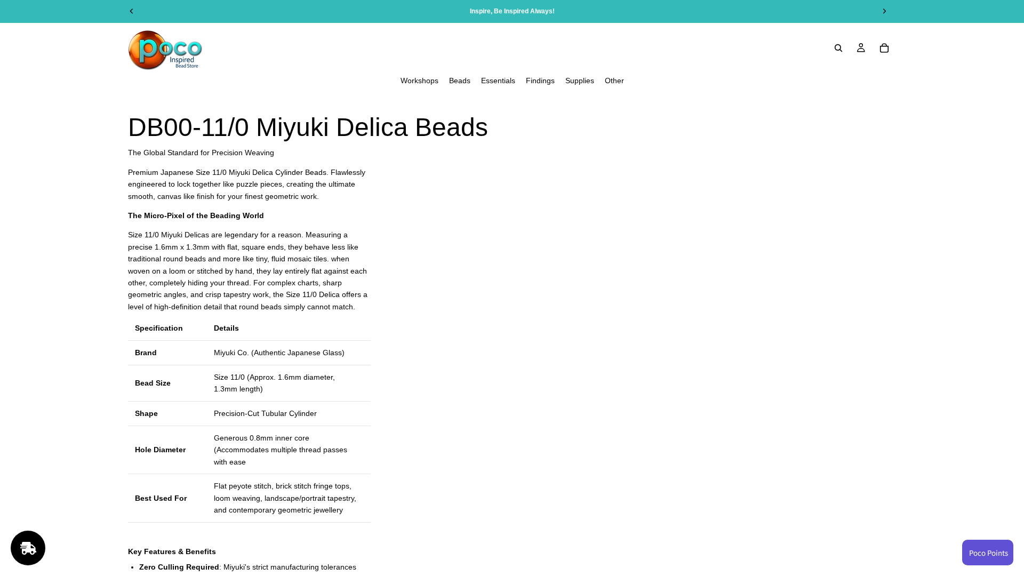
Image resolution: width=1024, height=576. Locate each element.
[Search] (838, 48)
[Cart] (884, 48)
